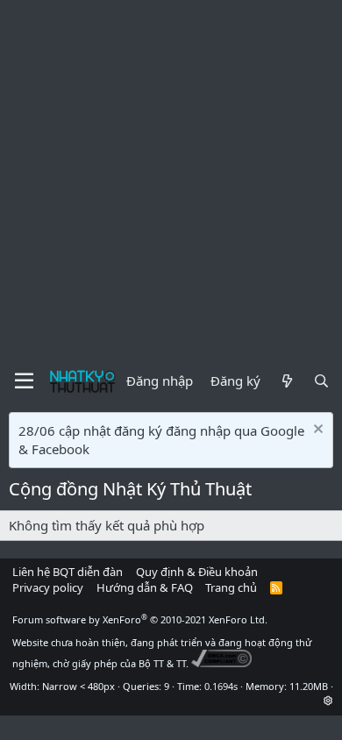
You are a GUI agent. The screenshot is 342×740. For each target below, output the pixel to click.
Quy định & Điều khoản (197, 572)
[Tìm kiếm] (321, 381)
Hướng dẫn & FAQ (144, 587)
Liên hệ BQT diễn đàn (67, 572)
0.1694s (221, 686)
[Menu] (24, 381)
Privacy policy (47, 587)
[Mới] (286, 381)
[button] (328, 700)
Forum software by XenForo (139, 619)
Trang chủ (231, 587)
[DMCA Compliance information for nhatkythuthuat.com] (221, 663)
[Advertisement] (171, 180)
